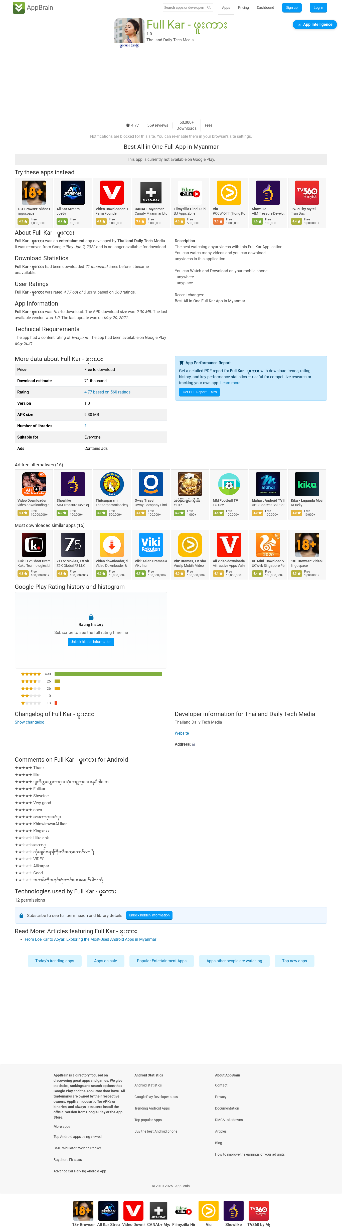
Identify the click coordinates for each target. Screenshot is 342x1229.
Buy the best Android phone (155, 1131)
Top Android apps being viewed (78, 1137)
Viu (215, 209)
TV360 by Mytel (303, 209)
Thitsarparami (107, 500)
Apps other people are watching (234, 961)
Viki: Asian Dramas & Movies (151, 561)
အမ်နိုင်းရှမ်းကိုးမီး (187, 500)
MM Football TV (225, 500)
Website (182, 733)
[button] (251, 744)
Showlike (259, 209)
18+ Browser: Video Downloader (34, 209)
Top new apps (294, 961)
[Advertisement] (165, 84)
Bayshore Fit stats (68, 1160)
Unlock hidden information (91, 642)
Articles (221, 1131)
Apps (226, 8)
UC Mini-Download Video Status (268, 561)
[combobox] (184, 7)
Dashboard (265, 8)
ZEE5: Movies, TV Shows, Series (73, 561)
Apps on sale (105, 961)
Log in (318, 8)
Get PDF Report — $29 (200, 392)
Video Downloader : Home (112, 209)
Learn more (230, 382)
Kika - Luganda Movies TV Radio (307, 500)
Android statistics (148, 1085)
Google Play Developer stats (156, 1097)
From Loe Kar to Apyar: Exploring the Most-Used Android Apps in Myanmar (90, 939)
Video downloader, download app (112, 561)
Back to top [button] (329, 1183)
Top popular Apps (148, 1120)
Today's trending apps (54, 961)
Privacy (221, 1097)
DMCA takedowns (229, 1120)
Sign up (292, 8)
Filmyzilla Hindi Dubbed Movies (190, 209)
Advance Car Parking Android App (80, 1171)
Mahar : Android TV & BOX (268, 500)
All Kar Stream (68, 209)
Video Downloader (32, 500)
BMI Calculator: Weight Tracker (77, 1148)
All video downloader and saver (229, 561)
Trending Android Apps (152, 1108)
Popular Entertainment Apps (162, 961)
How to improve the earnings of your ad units (250, 1154)
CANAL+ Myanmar (149, 209)
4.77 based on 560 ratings (107, 392)
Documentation (227, 1108)
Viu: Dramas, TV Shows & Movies (190, 561)
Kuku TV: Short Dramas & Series (34, 561)
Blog (218, 1143)
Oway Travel (144, 500)
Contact (221, 1085)
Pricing (243, 8)
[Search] (209, 8)
